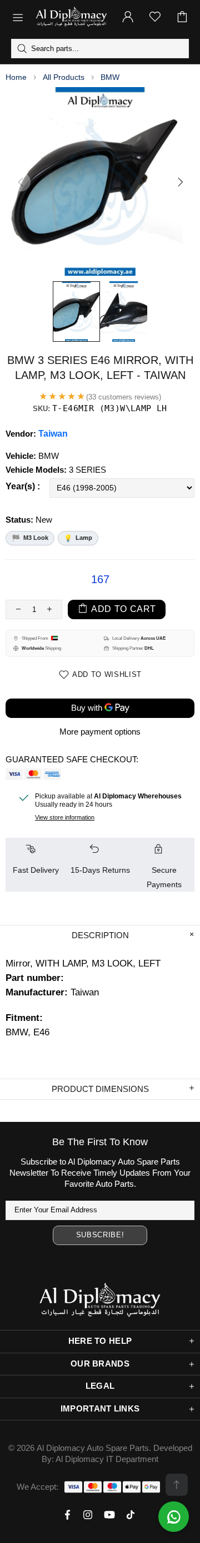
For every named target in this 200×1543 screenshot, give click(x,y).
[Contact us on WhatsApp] (173, 1516)
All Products (63, 77)
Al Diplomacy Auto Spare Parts (93, 1448)
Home (16, 77)
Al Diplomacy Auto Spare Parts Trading (71, 17)
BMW (110, 77)
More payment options (100, 731)
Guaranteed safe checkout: (72, 759)
